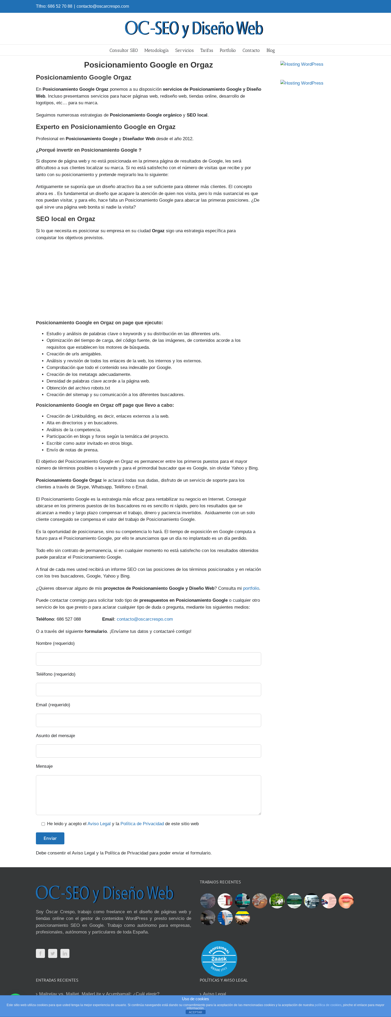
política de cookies (328, 1005)
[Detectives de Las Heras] (242, 901)
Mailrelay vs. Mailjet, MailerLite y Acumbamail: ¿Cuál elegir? (99, 994)
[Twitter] (52, 953)
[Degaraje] (225, 917)
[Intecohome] (208, 917)
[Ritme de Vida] (277, 901)
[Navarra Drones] (311, 901)
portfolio (251, 588)
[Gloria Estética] (260, 901)
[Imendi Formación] (294, 901)
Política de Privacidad (142, 823)
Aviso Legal (99, 823)
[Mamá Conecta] (208, 901)
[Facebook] (40, 953)
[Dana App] (329, 901)
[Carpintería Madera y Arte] (225, 901)
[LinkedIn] (64, 953)
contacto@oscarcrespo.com (103, 6)
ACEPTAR (195, 1012)
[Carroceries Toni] (242, 917)
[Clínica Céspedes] (346, 901)
